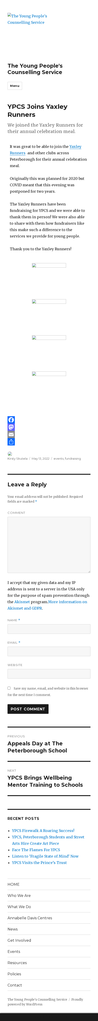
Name (14, 620)
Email (14, 643)
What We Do (19, 907)
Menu (14, 86)
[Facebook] (49, 420)
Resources (17, 963)
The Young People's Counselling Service (35, 69)
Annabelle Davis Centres (30, 918)
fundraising (73, 458)
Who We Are (19, 895)
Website (15, 665)
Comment (16, 512)
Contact (15, 985)
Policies (14, 974)
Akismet (22, 602)
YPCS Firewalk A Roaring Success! (43, 830)
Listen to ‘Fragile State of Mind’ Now (45, 856)
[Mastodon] (49, 427)
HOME (14, 884)
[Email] (49, 434)
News (13, 929)
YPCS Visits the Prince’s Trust (39, 862)
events (59, 458)
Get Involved (19, 940)
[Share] (49, 441)
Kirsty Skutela (18, 458)
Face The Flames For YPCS (36, 850)
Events (14, 951)
